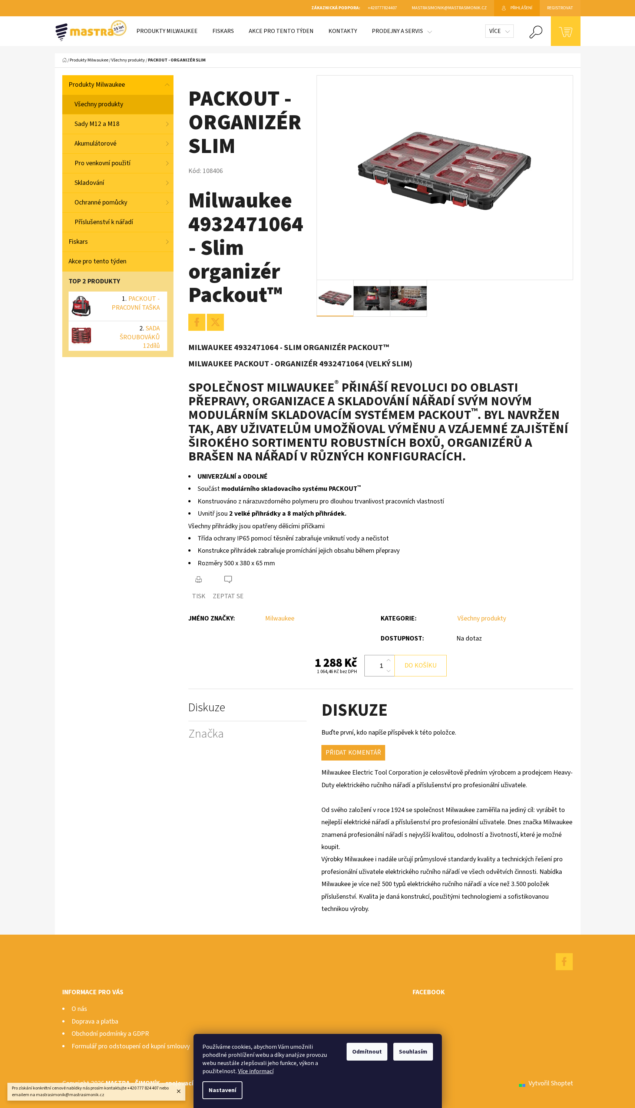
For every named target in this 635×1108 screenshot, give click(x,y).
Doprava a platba (95, 1021)
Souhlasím (413, 1052)
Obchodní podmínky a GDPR (110, 1033)
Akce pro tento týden (97, 261)
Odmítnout (367, 1052)
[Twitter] (215, 322)
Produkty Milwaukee (97, 84)
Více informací (256, 1071)
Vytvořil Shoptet (551, 1083)
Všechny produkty (99, 104)
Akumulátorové (95, 143)
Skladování (89, 182)
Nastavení (222, 1090)
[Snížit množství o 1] (388, 671)
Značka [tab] (206, 734)
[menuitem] (167, 31)
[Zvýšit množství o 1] (388, 660)
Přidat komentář (353, 752)
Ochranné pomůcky (101, 202)
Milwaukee (279, 618)
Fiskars (78, 241)
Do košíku (420, 665)
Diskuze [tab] (206, 707)
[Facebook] (196, 322)
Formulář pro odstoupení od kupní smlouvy (131, 1046)
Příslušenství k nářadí (104, 222)
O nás (79, 1009)
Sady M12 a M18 (97, 124)
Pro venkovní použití (102, 163)
